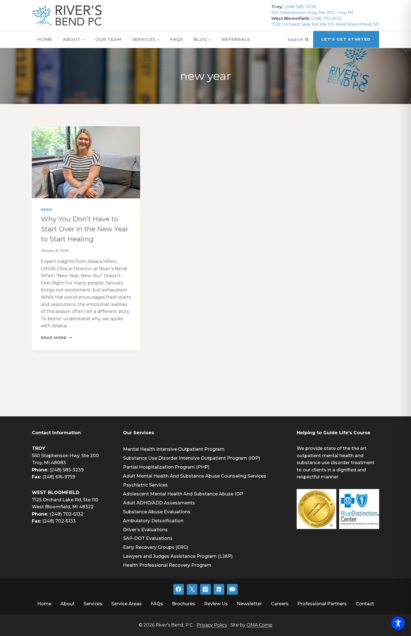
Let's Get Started (346, 39)
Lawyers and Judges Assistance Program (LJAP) (178, 556)
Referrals (236, 39)
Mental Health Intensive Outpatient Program (174, 449)
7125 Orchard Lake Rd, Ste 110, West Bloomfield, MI (325, 24)
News (46, 210)
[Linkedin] (219, 589)
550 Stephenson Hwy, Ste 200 (65, 455)
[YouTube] (232, 589)
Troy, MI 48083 (49, 462)
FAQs (176, 39)
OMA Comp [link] (259, 625)
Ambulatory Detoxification (153, 520)
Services (93, 603)
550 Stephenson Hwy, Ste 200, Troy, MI (312, 12)
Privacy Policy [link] (212, 625)
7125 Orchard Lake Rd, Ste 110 (65, 499)
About (67, 603)
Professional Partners (322, 603)
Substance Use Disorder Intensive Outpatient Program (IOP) (191, 458)
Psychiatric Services (145, 485)
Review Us (216, 603)
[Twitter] (192, 589)
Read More (56, 338)
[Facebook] (178, 589)
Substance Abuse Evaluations (156, 511)
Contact (365, 603)
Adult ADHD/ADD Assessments (159, 503)
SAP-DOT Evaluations (148, 538)
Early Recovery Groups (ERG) (155, 547)
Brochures (183, 603)
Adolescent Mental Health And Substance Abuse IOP (183, 494)
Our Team (108, 39)
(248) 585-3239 (300, 6)
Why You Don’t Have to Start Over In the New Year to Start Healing (84, 229)
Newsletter (249, 603)
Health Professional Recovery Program (167, 565)
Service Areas (126, 603)
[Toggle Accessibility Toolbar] (398, 623)
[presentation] (86, 162)
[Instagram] (205, 589)
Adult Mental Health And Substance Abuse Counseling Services (194, 476)
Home (45, 39)
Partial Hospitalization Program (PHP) (166, 467)
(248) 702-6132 (326, 18)
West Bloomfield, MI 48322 (63, 506)
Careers (280, 603)
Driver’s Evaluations (145, 529)
